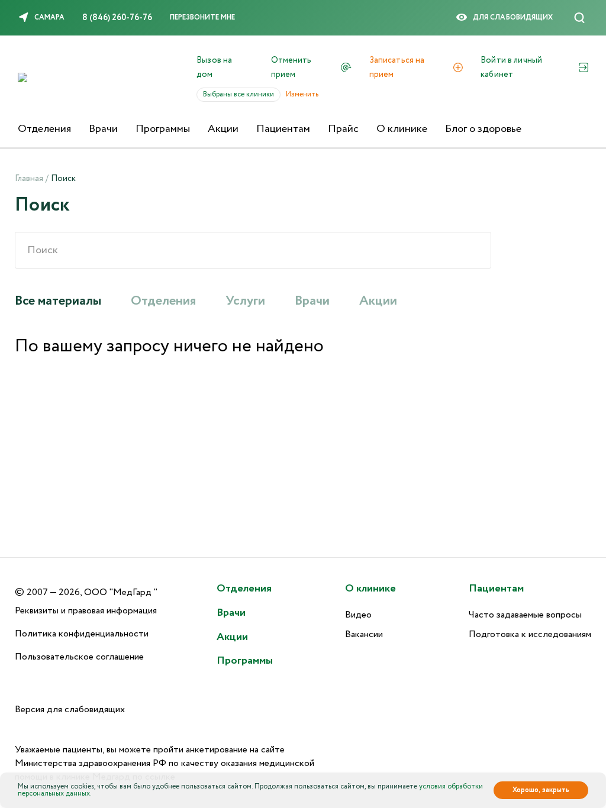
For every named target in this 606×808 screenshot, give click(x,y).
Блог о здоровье (483, 129)
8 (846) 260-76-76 (117, 18)
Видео (358, 615)
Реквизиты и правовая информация (86, 611)
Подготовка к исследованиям (530, 634)
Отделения (44, 129)
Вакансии (364, 634)
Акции (223, 129)
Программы (163, 129)
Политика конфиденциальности (82, 634)
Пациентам (283, 129)
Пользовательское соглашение (79, 657)
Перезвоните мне (202, 17)
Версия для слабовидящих (70, 709)
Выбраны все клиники (242, 94)
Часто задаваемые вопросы (525, 615)
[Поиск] (579, 18)
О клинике (401, 129)
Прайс (343, 129)
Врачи (103, 129)
